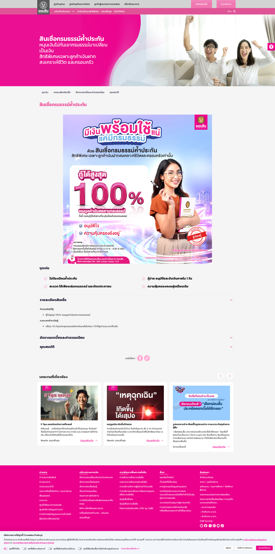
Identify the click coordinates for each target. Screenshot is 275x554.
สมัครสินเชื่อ (201, 4)
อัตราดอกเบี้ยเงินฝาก (89, 482)
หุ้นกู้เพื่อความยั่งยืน (129, 503)
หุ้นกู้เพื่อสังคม (126, 499)
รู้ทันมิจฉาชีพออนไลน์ (49, 518)
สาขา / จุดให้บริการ (209, 482)
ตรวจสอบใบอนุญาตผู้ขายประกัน (175, 502)
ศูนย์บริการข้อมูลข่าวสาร (51, 509)
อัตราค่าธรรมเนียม (88, 491)
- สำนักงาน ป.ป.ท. (208, 516)
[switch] (6, 549)
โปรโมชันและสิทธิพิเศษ (88, 11)
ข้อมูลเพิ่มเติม (87, 440)
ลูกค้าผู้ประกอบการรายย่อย (107, 4)
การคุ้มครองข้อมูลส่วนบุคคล (173, 486)
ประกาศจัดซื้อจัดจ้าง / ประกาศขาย (55, 491)
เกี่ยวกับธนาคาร (131, 4)
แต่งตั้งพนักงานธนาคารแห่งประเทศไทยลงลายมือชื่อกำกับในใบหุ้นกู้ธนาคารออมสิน (177, 494)
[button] (271, 46)
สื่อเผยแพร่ (44, 495)
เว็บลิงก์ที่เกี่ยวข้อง (168, 482)
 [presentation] (229, 376)
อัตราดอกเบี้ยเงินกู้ (88, 486)
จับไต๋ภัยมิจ (119, 11)
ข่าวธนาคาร (44, 482)
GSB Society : (207, 521)
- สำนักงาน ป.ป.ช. (208, 511)
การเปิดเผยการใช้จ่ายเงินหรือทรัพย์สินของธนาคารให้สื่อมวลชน (175, 508)
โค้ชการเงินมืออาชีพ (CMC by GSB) (136, 508)
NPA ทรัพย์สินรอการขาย (91, 508)
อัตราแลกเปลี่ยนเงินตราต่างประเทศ (96, 477)
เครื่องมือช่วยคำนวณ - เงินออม (94, 513)
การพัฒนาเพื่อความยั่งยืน (132, 477)
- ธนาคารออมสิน (208, 507)
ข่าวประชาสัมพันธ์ (47, 477)
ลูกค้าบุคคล (59, 4)
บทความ (43, 500)
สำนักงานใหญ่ (206, 477)
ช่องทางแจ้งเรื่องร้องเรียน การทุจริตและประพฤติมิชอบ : (216, 500)
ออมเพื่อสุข (106, 11)
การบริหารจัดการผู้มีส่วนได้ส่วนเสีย (136, 486)
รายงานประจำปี (46, 486)
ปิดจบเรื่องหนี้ (179, 446)
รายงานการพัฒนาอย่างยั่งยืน (133, 482)
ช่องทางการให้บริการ (89, 495)
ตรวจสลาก (226, 4)
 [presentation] (220, 376)
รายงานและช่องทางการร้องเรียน (215, 494)
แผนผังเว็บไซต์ (167, 477)
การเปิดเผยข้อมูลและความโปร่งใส (55, 514)
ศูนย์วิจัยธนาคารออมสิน (50, 505)
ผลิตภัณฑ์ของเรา (62, 11)
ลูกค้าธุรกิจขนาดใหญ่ (79, 4)
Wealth (44, 440)
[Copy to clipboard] (147, 358)
